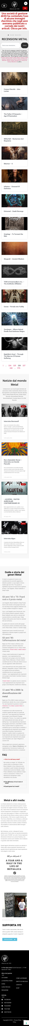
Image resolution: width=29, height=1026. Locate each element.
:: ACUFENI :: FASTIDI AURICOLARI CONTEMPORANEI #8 (12, 501)
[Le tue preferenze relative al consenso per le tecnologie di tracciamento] (26, 1023)
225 (14, 365)
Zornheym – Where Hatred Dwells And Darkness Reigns (14, 330)
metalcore (5, 706)
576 (18, 368)
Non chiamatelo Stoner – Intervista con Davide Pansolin (13, 462)
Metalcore (14, 62)
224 (9, 365)
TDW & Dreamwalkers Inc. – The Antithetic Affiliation (14, 283)
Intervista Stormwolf (11, 421)
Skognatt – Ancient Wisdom (14, 259)
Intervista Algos (9, 538)
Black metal (20, 57)
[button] (4, 5)
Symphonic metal (20, 60)
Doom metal (16, 59)
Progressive (9, 59)
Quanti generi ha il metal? (12, 786)
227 (24, 365)
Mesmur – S (8, 164)
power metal (18, 706)
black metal (6, 681)
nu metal (11, 706)
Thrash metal (5, 57)
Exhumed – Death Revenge (13, 211)
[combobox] (10, 45)
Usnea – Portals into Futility (14, 307)
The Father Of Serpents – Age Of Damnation (13, 115)
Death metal (12, 57)
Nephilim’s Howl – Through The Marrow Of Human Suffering (13, 356)
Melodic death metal (8, 60)
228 (11, 368)
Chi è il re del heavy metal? (12, 759)
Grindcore (24, 59)
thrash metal (13, 649)
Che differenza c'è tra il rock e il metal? (14, 782)
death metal (22, 649)
